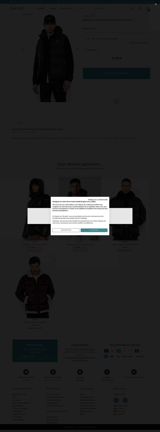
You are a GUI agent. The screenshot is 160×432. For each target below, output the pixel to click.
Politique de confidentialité (98, 200)
